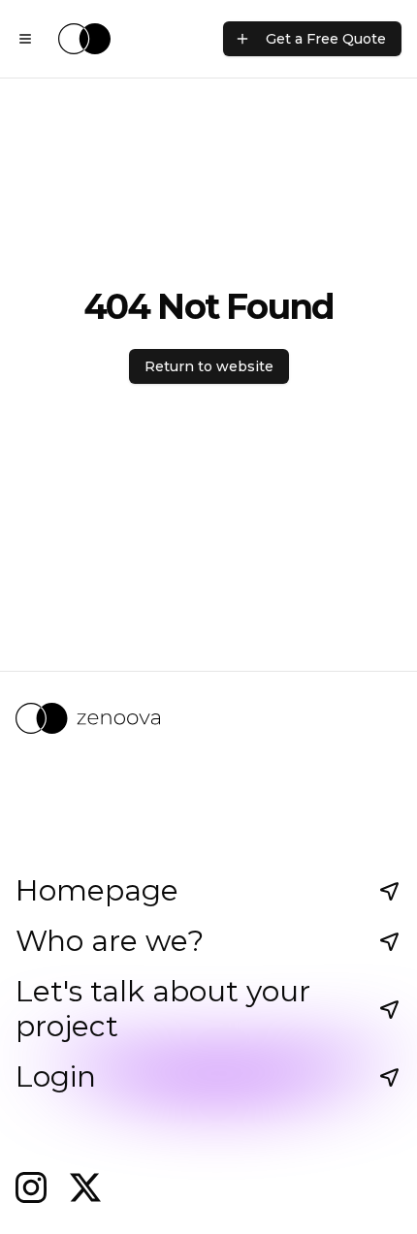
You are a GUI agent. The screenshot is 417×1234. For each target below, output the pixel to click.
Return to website (208, 366)
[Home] (84, 38)
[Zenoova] (208, 718)
